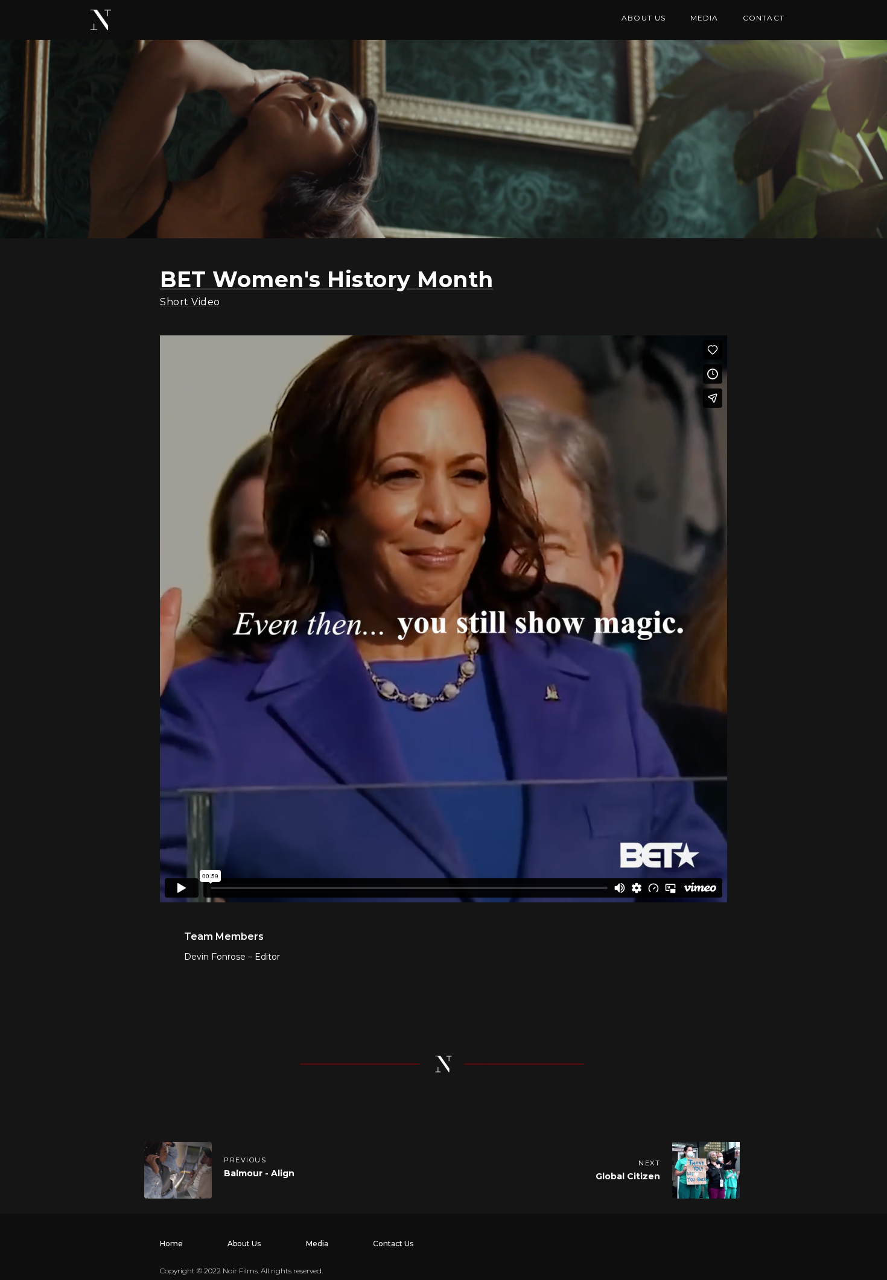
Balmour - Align (259, 1173)
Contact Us (393, 1243)
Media (317, 1243)
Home (171, 1243)
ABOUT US (644, 17)
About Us (244, 1243)
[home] (101, 20)
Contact (763, 17)
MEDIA (704, 17)
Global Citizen (628, 1176)
